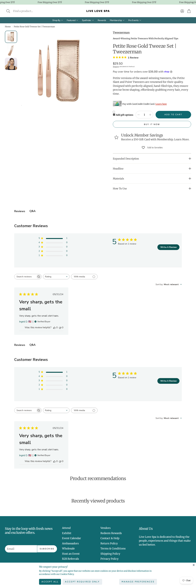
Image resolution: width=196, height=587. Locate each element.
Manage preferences (138, 581)
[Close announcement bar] (193, 2)
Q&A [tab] (32, 211)
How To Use (120, 188)
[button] (28, 11)
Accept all (49, 581)
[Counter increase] (150, 114)
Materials (118, 178)
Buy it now (152, 124)
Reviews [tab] (19, 211)
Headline (118, 168)
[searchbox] (25, 276)
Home (8, 26)
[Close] (193, 565)
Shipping (116, 66)
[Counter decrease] (138, 114)
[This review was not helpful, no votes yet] (60, 327)
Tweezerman (121, 32)
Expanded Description (126, 158)
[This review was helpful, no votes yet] (54, 327)
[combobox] (56, 276)
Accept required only (82, 581)
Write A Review (168, 247)
